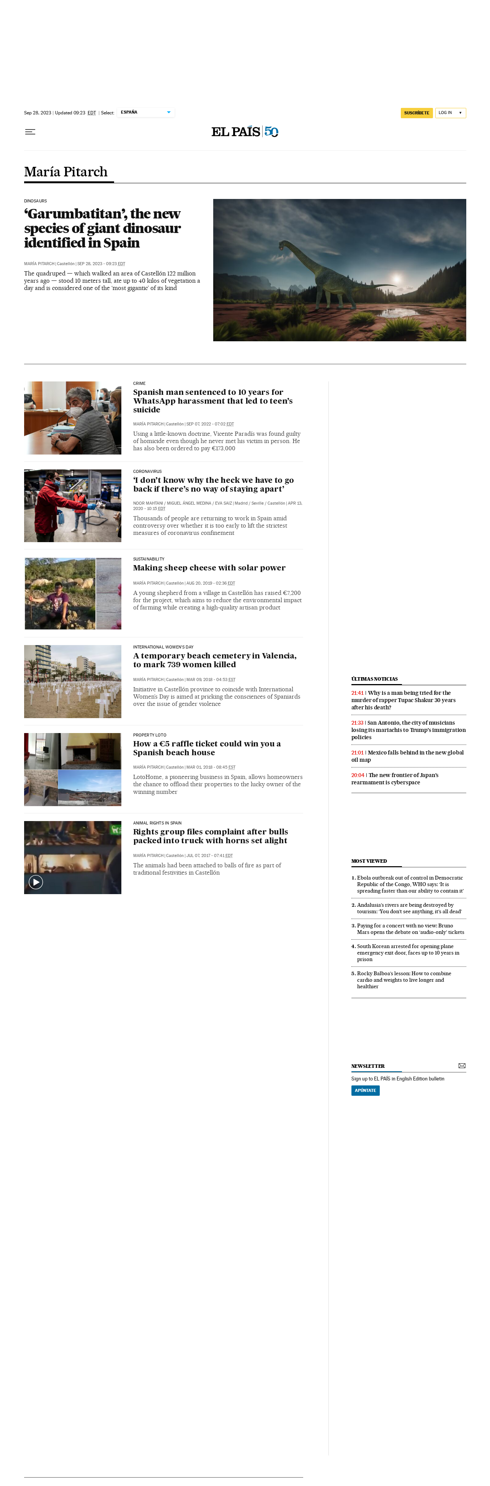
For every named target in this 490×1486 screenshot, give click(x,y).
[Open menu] (30, 132)
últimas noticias (374, 679)
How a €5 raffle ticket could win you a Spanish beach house (207, 749)
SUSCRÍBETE (417, 113)
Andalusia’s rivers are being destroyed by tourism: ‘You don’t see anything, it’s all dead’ (409, 908)
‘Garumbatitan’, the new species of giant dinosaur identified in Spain (102, 228)
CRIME (139, 383)
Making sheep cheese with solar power (209, 568)
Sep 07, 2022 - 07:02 (210, 424)
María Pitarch (66, 172)
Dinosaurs (35, 201)
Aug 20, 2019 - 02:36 (210, 583)
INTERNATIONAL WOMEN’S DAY (163, 647)
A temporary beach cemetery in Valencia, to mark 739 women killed (215, 661)
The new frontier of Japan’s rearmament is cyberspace (395, 779)
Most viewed (369, 861)
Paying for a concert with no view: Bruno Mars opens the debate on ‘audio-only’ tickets (410, 928)
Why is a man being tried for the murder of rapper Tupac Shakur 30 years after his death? (403, 700)
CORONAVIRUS (147, 471)
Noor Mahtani (148, 503)
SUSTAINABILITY (149, 559)
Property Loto (150, 735)
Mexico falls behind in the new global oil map (407, 756)
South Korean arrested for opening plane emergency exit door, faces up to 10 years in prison (408, 952)
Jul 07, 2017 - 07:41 (209, 855)
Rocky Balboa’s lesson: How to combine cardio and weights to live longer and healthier (404, 979)
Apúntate (365, 1090)
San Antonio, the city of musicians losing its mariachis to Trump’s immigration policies (408, 730)
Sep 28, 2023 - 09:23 (101, 263)
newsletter (368, 1066)
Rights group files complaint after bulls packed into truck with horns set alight (210, 837)
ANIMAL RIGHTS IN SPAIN (157, 823)
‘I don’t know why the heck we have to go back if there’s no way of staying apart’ (213, 485)
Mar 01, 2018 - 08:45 (210, 767)
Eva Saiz (223, 503)
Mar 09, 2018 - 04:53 (210, 679)
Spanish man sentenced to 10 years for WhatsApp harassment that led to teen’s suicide (213, 401)
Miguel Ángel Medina (189, 503)
